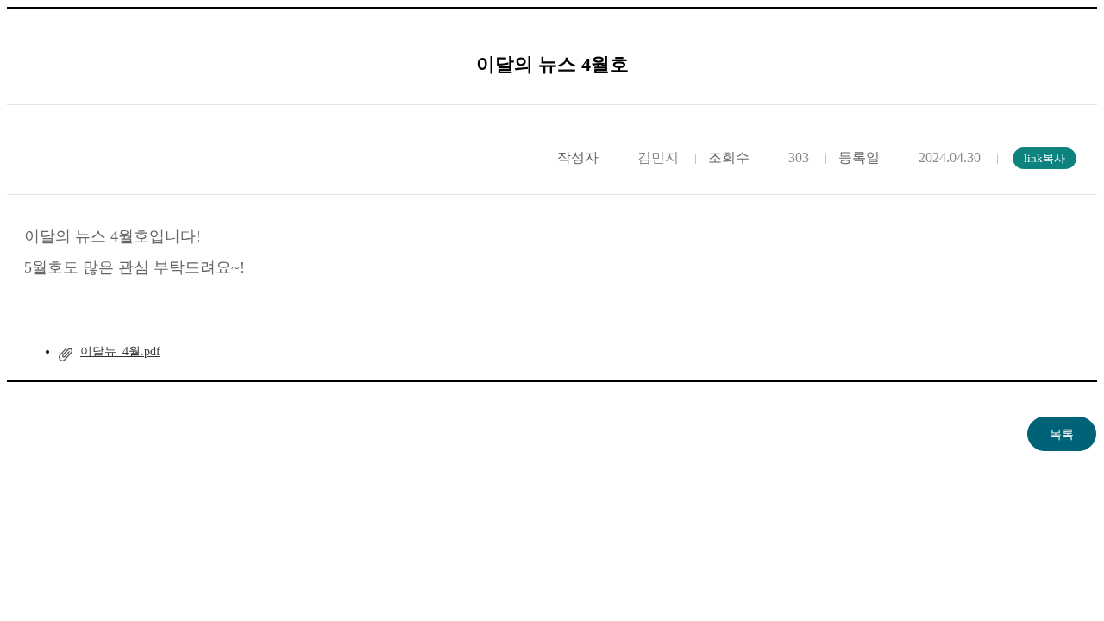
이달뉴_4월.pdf (120, 351)
